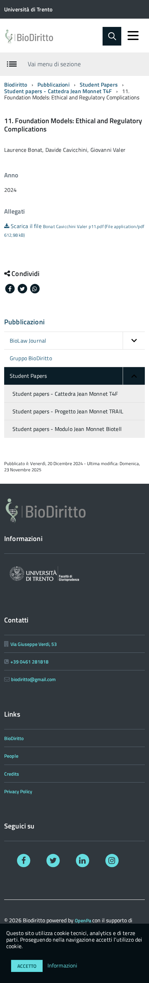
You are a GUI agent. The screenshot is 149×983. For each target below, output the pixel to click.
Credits (11, 773)
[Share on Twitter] (23, 288)
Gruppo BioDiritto (31, 358)
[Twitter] (53, 860)
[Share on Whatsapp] (34, 288)
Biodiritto (15, 84)
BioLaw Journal (28, 340)
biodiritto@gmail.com (33, 679)
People (11, 755)
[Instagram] (112, 860)
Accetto (26, 966)
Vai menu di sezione (54, 64)
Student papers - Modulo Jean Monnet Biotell (67, 429)
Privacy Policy (18, 791)
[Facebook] (24, 860)
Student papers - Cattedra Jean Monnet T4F (58, 91)
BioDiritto (14, 738)
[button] (134, 340)
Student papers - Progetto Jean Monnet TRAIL (67, 411)
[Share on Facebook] (10, 288)
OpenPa (83, 920)
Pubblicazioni (53, 84)
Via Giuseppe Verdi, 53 (33, 644)
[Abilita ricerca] (112, 36)
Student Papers (99, 84)
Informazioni (62, 965)
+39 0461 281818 (29, 661)
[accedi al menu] (133, 35)
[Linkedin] (82, 860)
